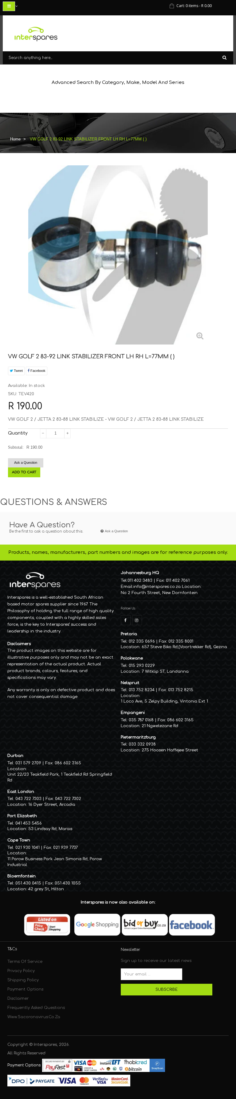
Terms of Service (24, 961)
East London (20, 792)
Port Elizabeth (22, 816)
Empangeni (133, 713)
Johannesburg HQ (140, 573)
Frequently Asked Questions (36, 1008)
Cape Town (18, 840)
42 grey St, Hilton (46, 889)
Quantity (18, 433)
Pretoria (129, 634)
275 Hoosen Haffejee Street (170, 750)
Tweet (18, 370)
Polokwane (132, 658)
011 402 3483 (140, 580)
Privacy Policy (21, 971)
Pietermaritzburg (138, 737)
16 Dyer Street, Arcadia (51, 804)
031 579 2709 (28, 763)
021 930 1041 (27, 847)
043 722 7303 (28, 799)
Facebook (37, 370)
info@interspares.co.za (157, 587)
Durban (15, 756)
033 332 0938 (142, 744)
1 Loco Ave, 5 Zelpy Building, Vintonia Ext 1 (164, 701)
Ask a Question (25, 462)
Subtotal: (16, 447)
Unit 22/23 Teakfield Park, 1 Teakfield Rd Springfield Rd (59, 777)
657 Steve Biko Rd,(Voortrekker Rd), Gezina (184, 647)
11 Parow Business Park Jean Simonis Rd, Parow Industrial (54, 862)
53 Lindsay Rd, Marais (50, 829)
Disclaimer (18, 998)
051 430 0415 (28, 883)
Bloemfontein (21, 876)
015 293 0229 (142, 666)
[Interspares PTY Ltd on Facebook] (126, 620)
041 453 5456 (28, 823)
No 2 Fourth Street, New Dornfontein (159, 593)
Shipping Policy (23, 980)
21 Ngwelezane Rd (160, 726)
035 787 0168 (141, 720)
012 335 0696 (142, 641)
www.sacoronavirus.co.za (33, 1017)
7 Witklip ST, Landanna (165, 671)
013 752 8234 (142, 690)
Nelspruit (130, 683)
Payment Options (25, 989)
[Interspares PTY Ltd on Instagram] (137, 620)
